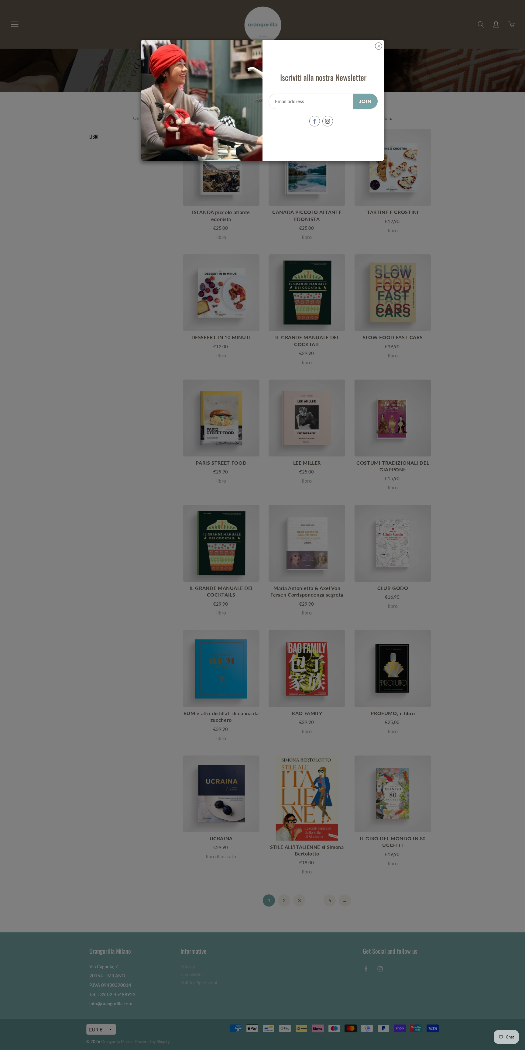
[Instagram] (327, 121)
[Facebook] (314, 121)
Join (365, 101)
